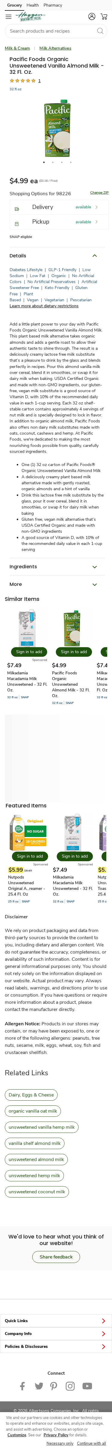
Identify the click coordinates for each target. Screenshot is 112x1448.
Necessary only (60, 1443)
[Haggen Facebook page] (23, 1386)
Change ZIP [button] (99, 192)
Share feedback (56, 1257)
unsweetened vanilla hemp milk (42, 1127)
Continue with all (91, 1443)
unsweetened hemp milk (34, 1175)
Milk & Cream (17, 48)
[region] (56, 1430)
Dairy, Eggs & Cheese (31, 1095)
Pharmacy (53, 5)
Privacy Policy (56, 1435)
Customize (16, 1435)
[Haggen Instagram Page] (70, 1386)
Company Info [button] (18, 1334)
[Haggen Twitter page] (39, 1386)
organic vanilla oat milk (33, 1111)
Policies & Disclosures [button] (26, 1346)
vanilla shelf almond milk (35, 1143)
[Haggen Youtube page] (87, 1386)
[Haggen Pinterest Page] (54, 1386)
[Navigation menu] (8, 17)
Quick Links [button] (16, 1321)
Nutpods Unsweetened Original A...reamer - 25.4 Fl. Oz (26, 885)
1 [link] (39, 81)
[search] (100, 30)
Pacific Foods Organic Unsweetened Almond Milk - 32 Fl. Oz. (71, 684)
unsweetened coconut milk (37, 1192)
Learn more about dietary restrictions (44, 306)
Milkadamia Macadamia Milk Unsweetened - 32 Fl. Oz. (27, 681)
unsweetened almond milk (36, 1159)
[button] (92, 16)
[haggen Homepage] (30, 17)
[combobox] (56, 31)
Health (33, 5)
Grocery (14, 5)
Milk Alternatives (55, 48)
